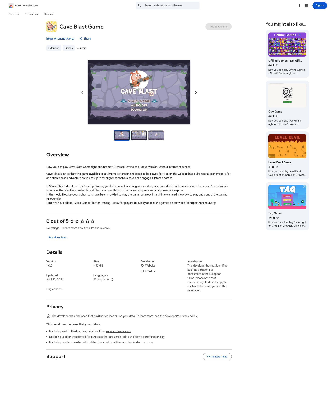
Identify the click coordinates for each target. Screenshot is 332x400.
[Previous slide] (82, 92)
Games (69, 48)
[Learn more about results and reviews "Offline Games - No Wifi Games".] (277, 65)
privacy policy (188, 316)
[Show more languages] (112, 280)
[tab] (14, 14)
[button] (306, 5)
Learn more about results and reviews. (86, 228)
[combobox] (172, 5)
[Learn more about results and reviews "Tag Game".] (277, 217)
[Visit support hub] (217, 356)
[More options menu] (299, 5)
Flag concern (54, 289)
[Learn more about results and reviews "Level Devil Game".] (276, 167)
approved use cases (118, 331)
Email (148, 271)
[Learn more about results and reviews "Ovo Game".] (277, 116)
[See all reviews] (57, 237)
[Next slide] (195, 92)
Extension (53, 48)
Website (150, 265)
